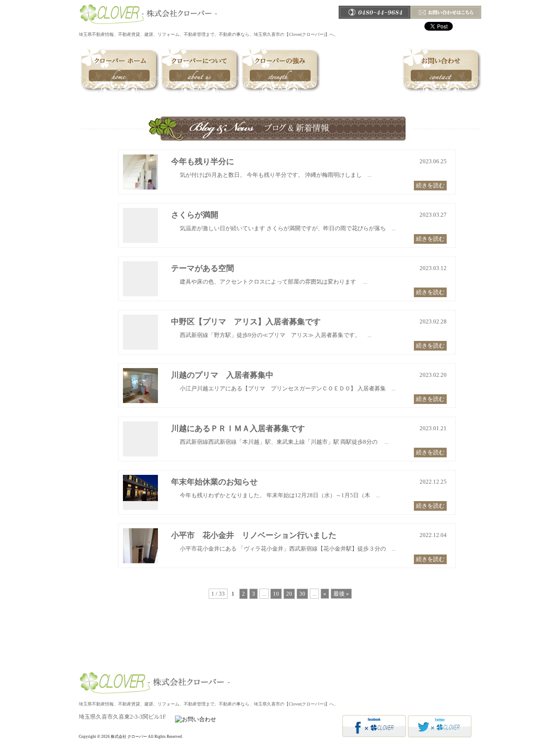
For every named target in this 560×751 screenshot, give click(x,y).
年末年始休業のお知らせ (214, 481)
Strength (280, 70)
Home (119, 70)
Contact (441, 70)
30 (302, 593)
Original (324, 663)
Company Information (367, 663)
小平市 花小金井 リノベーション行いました (253, 535)
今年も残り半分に (202, 161)
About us (199, 70)
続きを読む (430, 185)
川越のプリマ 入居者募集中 (222, 375)
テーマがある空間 (202, 268)
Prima (278, 663)
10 (276, 593)
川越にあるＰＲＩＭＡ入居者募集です (238, 428)
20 (289, 593)
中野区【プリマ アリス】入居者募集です (246, 321)
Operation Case (360, 70)
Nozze (299, 663)
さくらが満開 (194, 215)
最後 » (341, 593)
